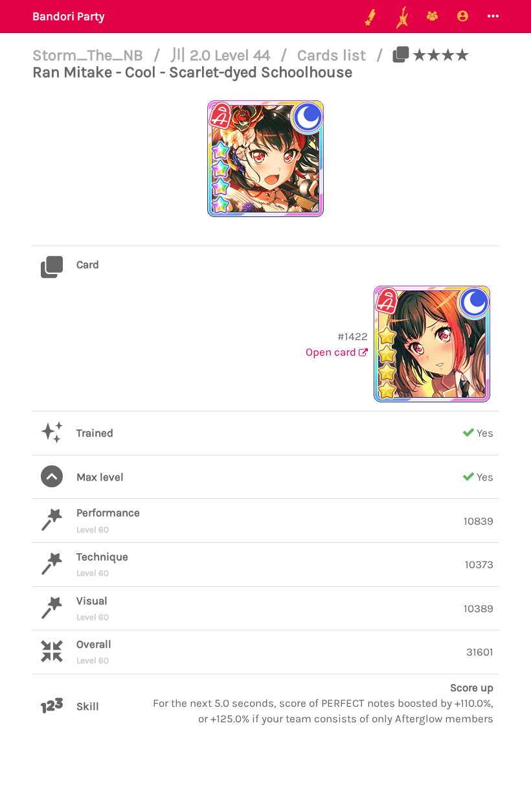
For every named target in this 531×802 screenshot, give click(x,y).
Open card (332, 351)
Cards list (333, 55)
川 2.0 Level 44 (222, 55)
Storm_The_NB (89, 55)
